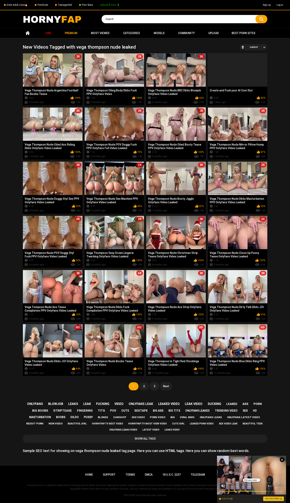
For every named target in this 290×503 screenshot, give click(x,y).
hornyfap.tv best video (107, 423)
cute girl (178, 423)
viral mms (187, 417)
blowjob (55, 404)
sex (245, 410)
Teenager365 (65, 5)
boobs (60, 417)
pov (113, 410)
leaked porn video (202, 423)
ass (245, 404)
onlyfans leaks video (123, 429)
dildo (74, 417)
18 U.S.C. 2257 (171, 474)
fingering (85, 410)
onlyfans (35, 404)
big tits (174, 410)
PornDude (42, 5)
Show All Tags (145, 438)
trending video (226, 410)
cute (125, 410)
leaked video (169, 404)
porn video (157, 417)
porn (258, 404)
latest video (150, 429)
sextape (141, 410)
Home (28, 33)
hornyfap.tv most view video (147, 423)
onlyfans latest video (243, 417)
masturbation (40, 417)
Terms (130, 474)
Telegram (198, 474)
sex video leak (228, 423)
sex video (138, 417)
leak (87, 404)
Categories (131, 33)
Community (186, 33)
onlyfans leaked (197, 410)
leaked (231, 404)
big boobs (40, 410)
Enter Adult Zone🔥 (17, 5)
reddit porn (34, 423)
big (172, 417)
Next (166, 386)
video (118, 404)
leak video (193, 404)
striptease (62, 410)
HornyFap (141, 495)
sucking (214, 404)
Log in (280, 5)
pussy (88, 417)
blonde (103, 417)
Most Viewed (100, 33)
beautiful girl (77, 423)
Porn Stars (87, 5)
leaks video (172, 429)
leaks (73, 404)
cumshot (119, 417)
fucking (102, 404)
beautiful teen (253, 423)
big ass (158, 410)
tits (101, 410)
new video (56, 423)
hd (255, 410)
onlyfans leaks (211, 417)
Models (159, 33)
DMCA (148, 474)
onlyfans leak (141, 404)
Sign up (267, 5)
